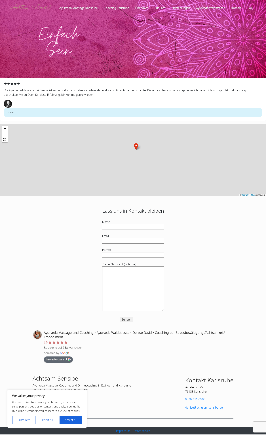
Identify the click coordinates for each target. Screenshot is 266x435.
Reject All (47, 420)
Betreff (106, 250)
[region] (47, 409)
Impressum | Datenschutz (133, 431)
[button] (136, 146)
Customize (24, 420)
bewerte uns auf (56, 359)
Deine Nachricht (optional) (119, 264)
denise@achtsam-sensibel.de (204, 407)
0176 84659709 (195, 399)
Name (106, 222)
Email (105, 236)
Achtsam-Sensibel (30, 8)
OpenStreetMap (248, 195)
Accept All (71, 420)
